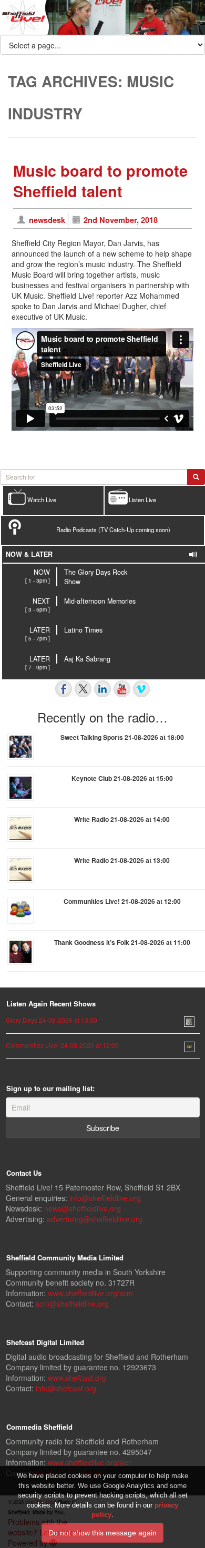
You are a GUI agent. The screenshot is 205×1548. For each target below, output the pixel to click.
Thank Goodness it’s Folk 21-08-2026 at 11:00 (122, 942)
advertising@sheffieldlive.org (94, 1219)
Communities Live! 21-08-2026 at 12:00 (122, 901)
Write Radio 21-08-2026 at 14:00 (122, 819)
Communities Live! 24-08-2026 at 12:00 (62, 1045)
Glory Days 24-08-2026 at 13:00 (51, 1019)
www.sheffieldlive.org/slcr (89, 1462)
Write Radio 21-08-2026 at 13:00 (122, 860)
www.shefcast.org (77, 1377)
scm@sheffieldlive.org (72, 1303)
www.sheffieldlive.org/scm (90, 1293)
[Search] (196, 477)
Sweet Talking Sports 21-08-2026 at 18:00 (122, 737)
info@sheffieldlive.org (105, 1198)
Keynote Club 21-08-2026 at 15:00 (122, 778)
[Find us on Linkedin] (102, 688)
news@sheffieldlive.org (82, 1208)
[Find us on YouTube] (122, 688)
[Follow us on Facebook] (63, 688)
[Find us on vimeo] (141, 688)
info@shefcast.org (66, 1388)
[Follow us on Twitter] (83, 688)
